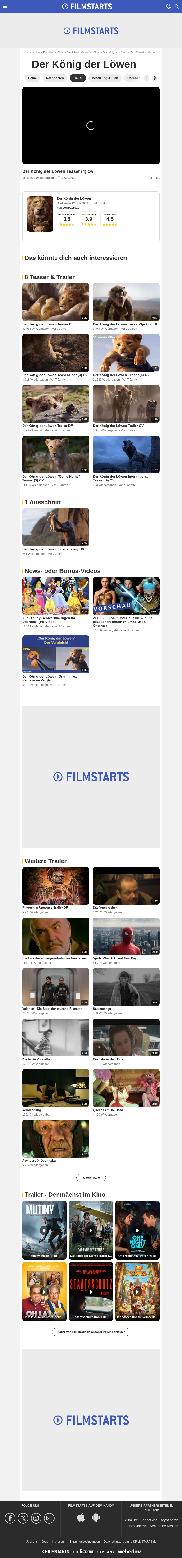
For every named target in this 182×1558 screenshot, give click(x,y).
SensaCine (148, 1520)
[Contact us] (50, 1518)
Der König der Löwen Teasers (147, 52)
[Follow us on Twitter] (24, 1518)
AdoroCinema (136, 1526)
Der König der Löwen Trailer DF (47, 426)
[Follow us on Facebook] (11, 1518)
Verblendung (31, 1110)
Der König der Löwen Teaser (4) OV (121, 375)
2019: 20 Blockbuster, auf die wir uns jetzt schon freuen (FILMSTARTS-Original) (123, 621)
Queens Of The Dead (108, 1110)
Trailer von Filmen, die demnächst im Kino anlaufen (91, 1332)
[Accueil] (87, 6)
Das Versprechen (105, 907)
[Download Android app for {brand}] (98, 1517)
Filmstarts (110, 214)
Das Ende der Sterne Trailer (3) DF (91, 1255)
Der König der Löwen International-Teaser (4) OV (121, 478)
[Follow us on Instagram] (37, 1518)
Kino (37, 52)
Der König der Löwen (115, 52)
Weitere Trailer (91, 1177)
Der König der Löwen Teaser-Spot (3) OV (55, 375)
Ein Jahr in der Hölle (108, 1059)
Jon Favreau (71, 207)
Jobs (45, 1541)
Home (28, 52)
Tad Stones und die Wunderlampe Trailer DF (138, 1317)
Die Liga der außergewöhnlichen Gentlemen (54, 958)
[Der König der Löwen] (40, 214)
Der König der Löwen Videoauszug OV (53, 549)
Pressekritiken (66, 214)
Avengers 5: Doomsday (39, 1160)
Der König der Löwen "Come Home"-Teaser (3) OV (51, 478)
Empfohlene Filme (53, 52)
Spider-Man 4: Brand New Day (114, 958)
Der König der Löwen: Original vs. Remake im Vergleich (49, 678)
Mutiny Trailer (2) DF (44, 1255)
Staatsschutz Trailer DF (91, 1317)
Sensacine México (164, 1526)
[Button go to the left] (146, 78)
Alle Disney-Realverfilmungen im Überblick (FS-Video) (48, 620)
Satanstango (102, 1009)
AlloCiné (131, 1520)
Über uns (32, 1541)
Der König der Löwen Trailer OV (118, 426)
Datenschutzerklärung (118, 1541)
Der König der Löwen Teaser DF (47, 324)
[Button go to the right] (154, 78)
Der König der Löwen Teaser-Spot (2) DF (125, 324)
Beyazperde (169, 1520)
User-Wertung (88, 214)
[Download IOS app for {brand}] (84, 1517)
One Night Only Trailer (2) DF (137, 1255)
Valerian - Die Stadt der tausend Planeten (52, 1009)
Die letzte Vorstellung (38, 1059)
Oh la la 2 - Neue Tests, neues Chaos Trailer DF (45, 1317)
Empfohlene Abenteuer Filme (83, 52)
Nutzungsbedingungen (85, 1541)
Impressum (59, 1541)
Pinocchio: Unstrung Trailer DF (45, 907)
